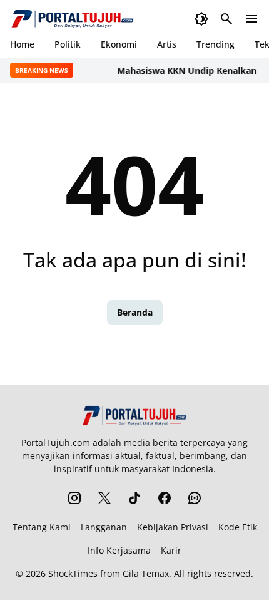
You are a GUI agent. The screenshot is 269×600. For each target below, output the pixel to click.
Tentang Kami (42, 527)
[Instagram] (74, 497)
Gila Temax (146, 573)
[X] (104, 497)
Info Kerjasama (119, 550)
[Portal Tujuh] (72, 18)
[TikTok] (134, 497)
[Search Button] (226, 18)
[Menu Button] (251, 18)
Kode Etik (237, 527)
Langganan (104, 527)
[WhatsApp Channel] (194, 497)
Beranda (135, 312)
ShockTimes (73, 573)
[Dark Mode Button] (201, 18)
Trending (215, 44)
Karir (171, 550)
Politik (67, 44)
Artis (166, 44)
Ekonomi (119, 44)
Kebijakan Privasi (172, 527)
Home (22, 44)
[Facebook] (164, 497)
